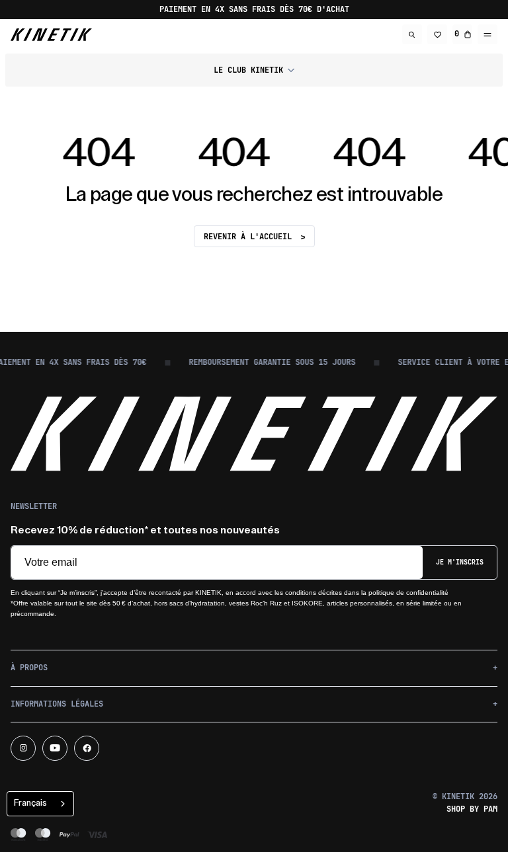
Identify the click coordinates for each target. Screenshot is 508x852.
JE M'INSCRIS (460, 562)
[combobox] (40, 803)
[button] (254, 70)
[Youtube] (54, 748)
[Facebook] (86, 748)
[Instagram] (23, 748)
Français (30, 802)
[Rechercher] (412, 34)
